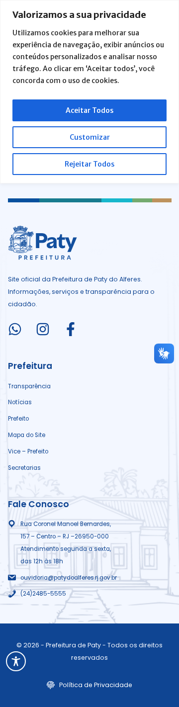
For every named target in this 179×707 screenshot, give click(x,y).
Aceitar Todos (89, 110)
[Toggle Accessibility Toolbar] (16, 661)
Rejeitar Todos (89, 164)
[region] (89, 91)
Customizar (90, 137)
